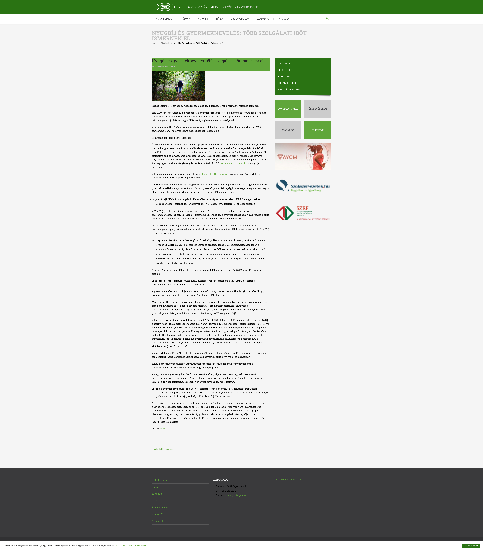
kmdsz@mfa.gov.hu (235, 495)
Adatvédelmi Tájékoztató (288, 479)
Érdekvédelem (240, 18)
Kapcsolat (283, 18)
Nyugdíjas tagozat (168, 449)
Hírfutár (284, 76)
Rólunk (185, 18)
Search (327, 19)
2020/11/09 (159, 66)
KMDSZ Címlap (164, 18)
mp (168, 66)
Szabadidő (263, 18)
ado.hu (163, 428)
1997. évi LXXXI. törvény (213, 174)
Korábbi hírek (287, 82)
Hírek (219, 18)
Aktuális (203, 18)
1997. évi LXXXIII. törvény (233, 163)
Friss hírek (165, 43)
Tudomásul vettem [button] (471, 545)
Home (154, 43)
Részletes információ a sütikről (131, 545)
